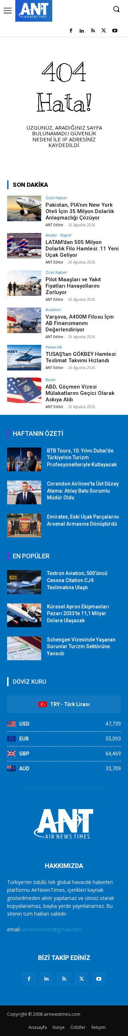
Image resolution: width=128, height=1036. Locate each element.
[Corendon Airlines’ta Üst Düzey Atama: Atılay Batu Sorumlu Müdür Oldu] (24, 492)
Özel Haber (56, 198)
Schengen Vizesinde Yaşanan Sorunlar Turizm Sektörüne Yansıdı (81, 646)
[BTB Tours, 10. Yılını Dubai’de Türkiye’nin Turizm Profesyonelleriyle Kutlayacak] (24, 459)
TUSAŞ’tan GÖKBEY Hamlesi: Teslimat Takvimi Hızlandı (81, 357)
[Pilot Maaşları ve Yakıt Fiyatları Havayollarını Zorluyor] (24, 283)
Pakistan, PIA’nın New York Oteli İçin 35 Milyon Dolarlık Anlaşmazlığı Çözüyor (80, 211)
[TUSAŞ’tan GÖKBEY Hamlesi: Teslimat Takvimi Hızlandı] (24, 357)
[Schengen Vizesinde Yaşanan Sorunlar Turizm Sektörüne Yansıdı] (24, 648)
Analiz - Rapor (59, 235)
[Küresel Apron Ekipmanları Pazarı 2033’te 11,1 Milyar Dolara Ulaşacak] (24, 615)
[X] (103, 31)
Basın (50, 379)
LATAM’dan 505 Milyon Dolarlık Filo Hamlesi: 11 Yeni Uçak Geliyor (82, 248)
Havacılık (54, 347)
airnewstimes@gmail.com (51, 929)
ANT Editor (54, 224)
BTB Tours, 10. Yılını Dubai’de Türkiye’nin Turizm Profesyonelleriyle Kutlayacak (82, 457)
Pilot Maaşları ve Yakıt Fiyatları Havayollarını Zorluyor (73, 285)
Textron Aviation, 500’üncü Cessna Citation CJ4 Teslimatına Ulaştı (77, 580)
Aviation (53, 309)
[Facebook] (70, 31)
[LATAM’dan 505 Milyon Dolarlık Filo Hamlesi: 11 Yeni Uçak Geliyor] (24, 246)
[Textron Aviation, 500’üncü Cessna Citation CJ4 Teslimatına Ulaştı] (24, 582)
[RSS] (92, 31)
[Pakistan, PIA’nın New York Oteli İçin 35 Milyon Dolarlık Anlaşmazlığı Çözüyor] (24, 208)
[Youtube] (114, 31)
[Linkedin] (81, 31)
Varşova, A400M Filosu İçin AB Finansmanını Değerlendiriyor (80, 323)
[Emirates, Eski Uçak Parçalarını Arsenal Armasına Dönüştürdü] (24, 525)
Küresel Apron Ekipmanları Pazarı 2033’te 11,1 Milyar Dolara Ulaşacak (78, 613)
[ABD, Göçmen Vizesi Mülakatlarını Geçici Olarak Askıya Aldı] (24, 390)
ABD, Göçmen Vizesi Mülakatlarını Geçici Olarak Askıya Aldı (80, 393)
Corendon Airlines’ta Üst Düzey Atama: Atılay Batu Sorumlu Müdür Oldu (83, 490)
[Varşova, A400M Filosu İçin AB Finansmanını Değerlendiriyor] (24, 320)
